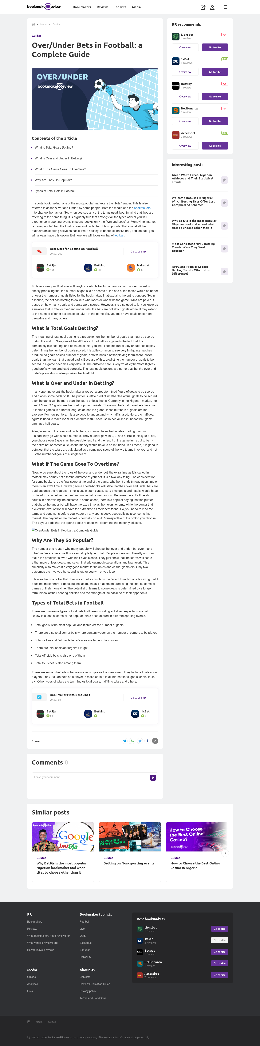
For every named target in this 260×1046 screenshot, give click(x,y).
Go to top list (138, 251)
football (119, 235)
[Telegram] (125, 741)
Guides (57, 24)
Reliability (85, 957)
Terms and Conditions (93, 998)
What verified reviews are (42, 943)
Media (136, 7)
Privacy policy (88, 991)
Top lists (120, 7)
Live (82, 928)
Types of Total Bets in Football (55, 191)
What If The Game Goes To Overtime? (60, 169)
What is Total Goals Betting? (54, 147)
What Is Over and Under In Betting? (58, 158)
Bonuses (85, 950)
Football (84, 921)
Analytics (32, 984)
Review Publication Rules (95, 984)
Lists (30, 991)
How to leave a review (40, 950)
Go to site (215, 47)
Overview (185, 47)
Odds (83, 935)
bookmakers (142, 208)
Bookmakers (82, 7)
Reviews (102, 7)
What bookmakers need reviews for (48, 935)
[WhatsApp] (132, 741)
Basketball (86, 943)
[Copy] (155, 741)
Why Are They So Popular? (53, 180)
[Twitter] (140, 741)
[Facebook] (147, 741)
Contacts (85, 977)
